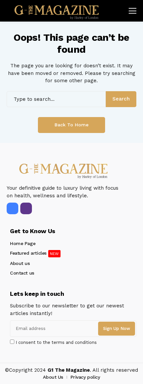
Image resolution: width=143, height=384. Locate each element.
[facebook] (12, 208)
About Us (53, 377)
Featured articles (28, 253)
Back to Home (71, 124)
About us (20, 263)
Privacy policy (85, 377)
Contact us (22, 273)
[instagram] (26, 208)
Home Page (22, 243)
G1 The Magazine (69, 370)
